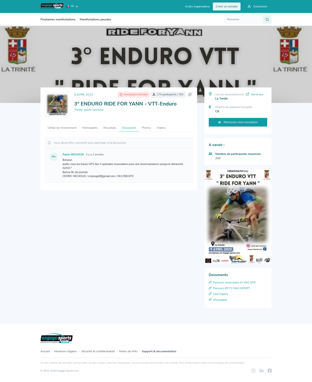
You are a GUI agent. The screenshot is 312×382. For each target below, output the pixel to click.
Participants (90, 128)
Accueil (45, 351)
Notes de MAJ (128, 351)
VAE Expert (220, 294)
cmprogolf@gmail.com (101, 176)
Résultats (109, 128)
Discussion (129, 128)
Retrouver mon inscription (241, 122)
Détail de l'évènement (62, 128)
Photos (146, 128)
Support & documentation (159, 351)
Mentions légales (65, 351)
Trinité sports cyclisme (89, 110)
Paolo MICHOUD (73, 154)
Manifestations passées (95, 19)
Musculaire (220, 300)
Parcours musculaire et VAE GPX (234, 282)
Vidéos (161, 128)
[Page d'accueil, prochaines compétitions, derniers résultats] (52, 6)
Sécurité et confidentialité (98, 351)
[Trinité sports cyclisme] (57, 104)
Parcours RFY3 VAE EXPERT (231, 288)
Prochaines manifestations (57, 19)
